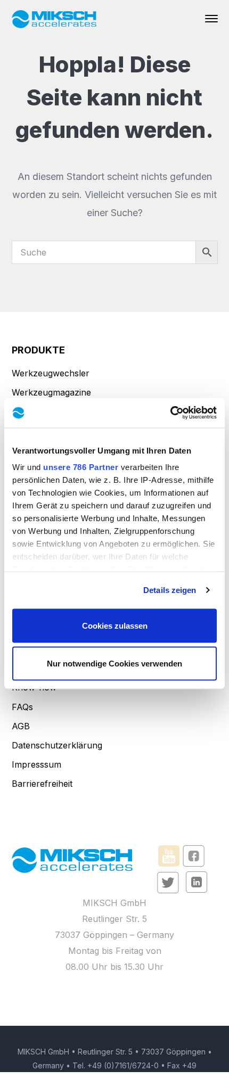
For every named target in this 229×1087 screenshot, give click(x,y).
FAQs (22, 707)
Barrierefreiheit (42, 783)
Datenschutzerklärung (57, 745)
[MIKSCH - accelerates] (54, 18)
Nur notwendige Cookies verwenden (114, 663)
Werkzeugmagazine (51, 392)
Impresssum (36, 764)
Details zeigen (169, 590)
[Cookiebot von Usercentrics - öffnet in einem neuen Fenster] (170, 413)
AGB (21, 726)
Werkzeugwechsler (50, 373)
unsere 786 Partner (80, 467)
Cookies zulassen (115, 625)
